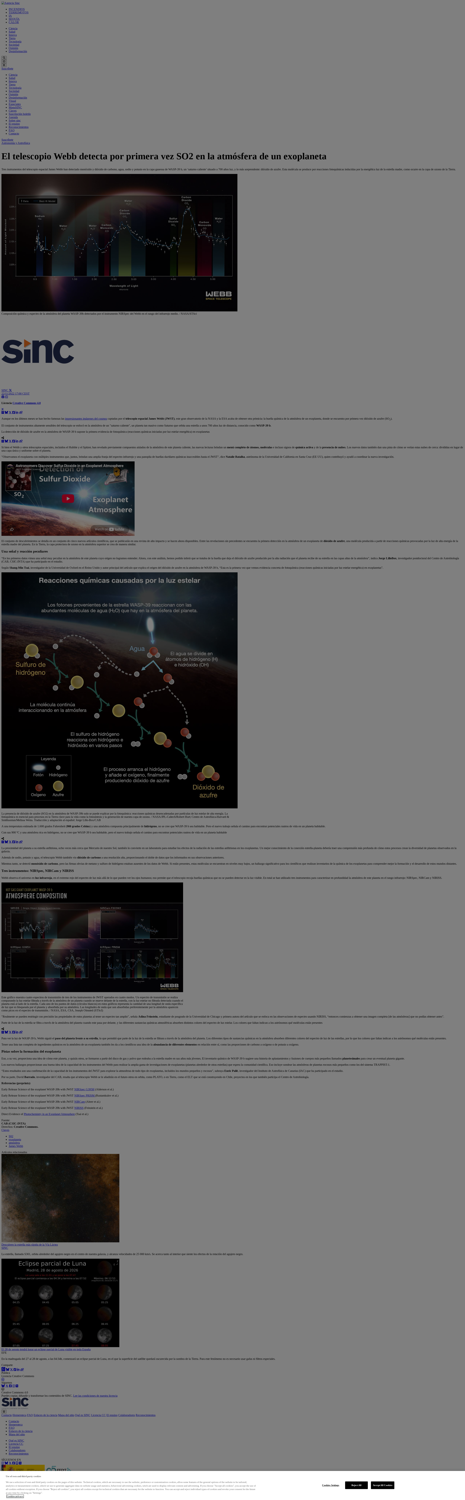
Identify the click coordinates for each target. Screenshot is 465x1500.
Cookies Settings (330, 1485)
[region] (232, 1485)
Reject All (356, 1485)
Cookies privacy (15, 1496)
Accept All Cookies (382, 1485)
